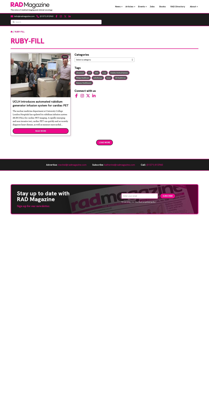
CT (89, 73)
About (193, 6)
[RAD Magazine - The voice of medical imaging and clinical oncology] (30, 5)
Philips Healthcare (82, 78)
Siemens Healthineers (83, 83)
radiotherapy (97, 78)
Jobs (152, 6)
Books (162, 6)
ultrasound (80, 73)
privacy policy (150, 202)
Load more (104, 142)
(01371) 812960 (154, 164)
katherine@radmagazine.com (119, 164)
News (118, 6)
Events (141, 6)
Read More (40, 131)
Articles (129, 6)
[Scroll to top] (203, 396)
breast (109, 78)
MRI (96, 73)
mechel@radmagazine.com (72, 164)
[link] (41, 104)
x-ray (104, 73)
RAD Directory (178, 6)
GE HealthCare (120, 78)
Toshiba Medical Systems (119, 73)
